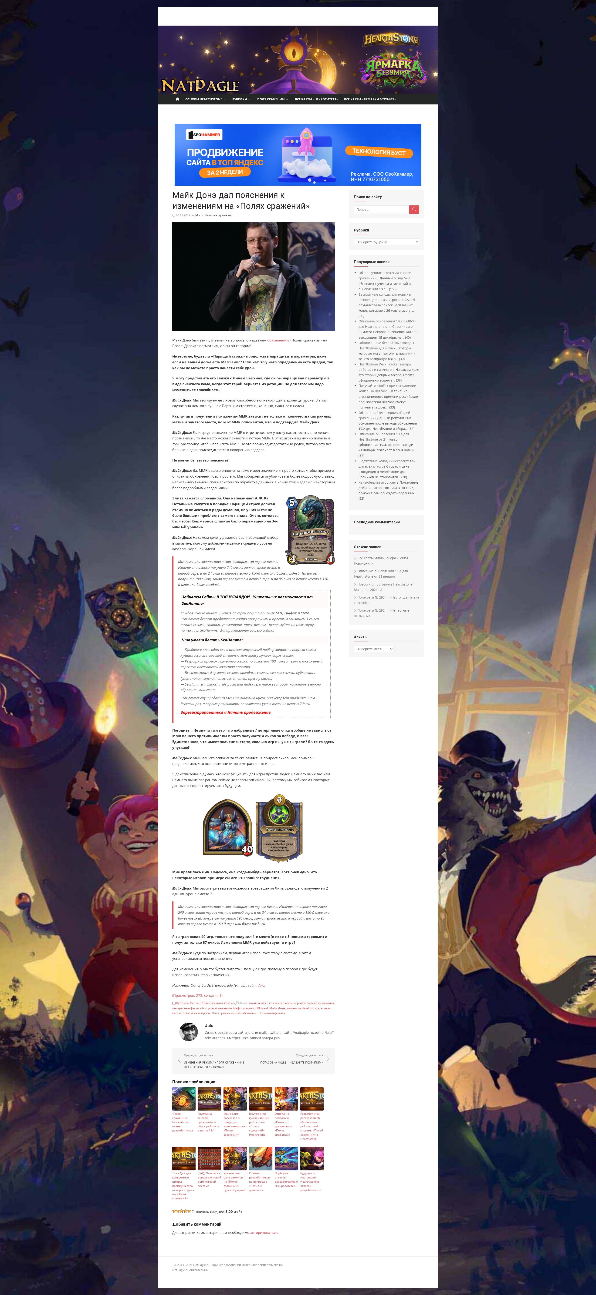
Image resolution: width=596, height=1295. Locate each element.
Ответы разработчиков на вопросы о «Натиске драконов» (259, 1181)
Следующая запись (292, 1058)
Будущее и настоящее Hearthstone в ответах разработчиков (310, 1181)
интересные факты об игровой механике (202, 1008)
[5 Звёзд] (189, 1211)
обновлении (278, 340)
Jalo (197, 215)
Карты (194, 1003)
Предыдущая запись (214, 1061)
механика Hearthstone (303, 1008)
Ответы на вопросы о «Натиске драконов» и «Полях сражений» (283, 1124)
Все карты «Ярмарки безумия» (370, 99)
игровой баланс (305, 1003)
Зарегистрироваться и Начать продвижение (226, 712)
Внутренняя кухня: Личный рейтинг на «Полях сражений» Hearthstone (259, 1124)
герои (288, 1003)
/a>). (261, 985)
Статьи (229, 1003)
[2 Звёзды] (178, 1211)
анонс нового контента (265, 1003)
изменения (326, 1003)
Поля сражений (271, 99)
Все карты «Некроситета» (317, 99)
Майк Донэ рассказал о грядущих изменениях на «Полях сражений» (234, 1124)
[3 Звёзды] (181, 1211)
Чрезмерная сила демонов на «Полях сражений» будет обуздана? (235, 1181)
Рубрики (239, 99)
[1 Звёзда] (174, 1211)
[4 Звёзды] (185, 1211)
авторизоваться (263, 1232)
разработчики (246, 1013)
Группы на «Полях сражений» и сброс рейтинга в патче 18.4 (208, 1122)
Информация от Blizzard (250, 1008)
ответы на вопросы (196, 1013)
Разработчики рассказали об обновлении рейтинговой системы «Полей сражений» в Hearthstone (311, 1126)
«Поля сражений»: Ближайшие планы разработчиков (182, 1122)
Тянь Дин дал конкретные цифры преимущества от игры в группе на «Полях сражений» (183, 1185)
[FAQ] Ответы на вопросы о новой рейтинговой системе (209, 1179)
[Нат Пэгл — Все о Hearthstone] (298, 60)
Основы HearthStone (203, 99)
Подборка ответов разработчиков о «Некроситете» (286, 1179)
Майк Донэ (277, 1008)
